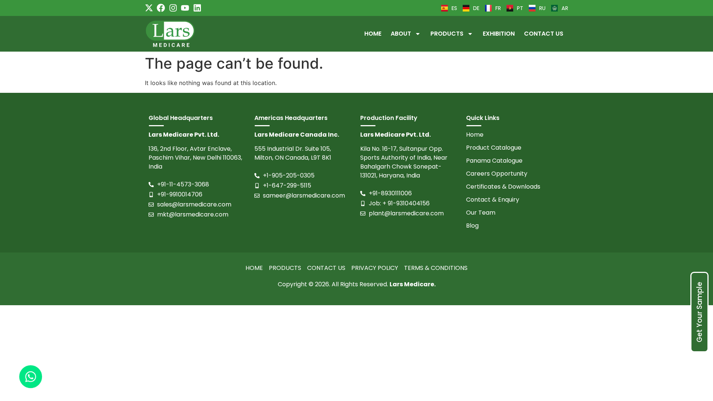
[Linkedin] (197, 8)
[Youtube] (185, 8)
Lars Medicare (412, 284)
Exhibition (499, 33)
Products (446, 33)
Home (372, 33)
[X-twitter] (149, 8)
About (401, 33)
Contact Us (543, 33)
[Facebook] (161, 8)
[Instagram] (173, 8)
